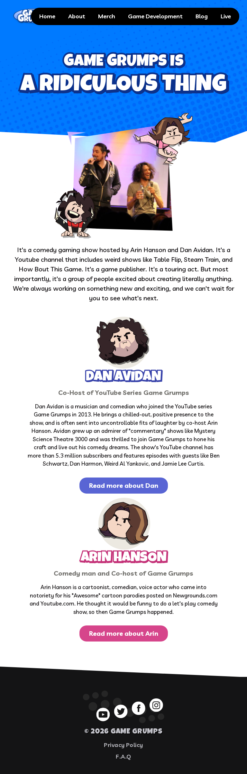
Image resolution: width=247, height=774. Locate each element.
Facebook (138, 708)
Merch (106, 16)
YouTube (103, 714)
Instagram (156, 705)
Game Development (155, 16)
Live (226, 16)
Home (47, 16)
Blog (202, 16)
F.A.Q (123, 756)
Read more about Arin (123, 633)
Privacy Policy (123, 745)
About (76, 16)
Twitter (121, 711)
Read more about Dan (123, 485)
